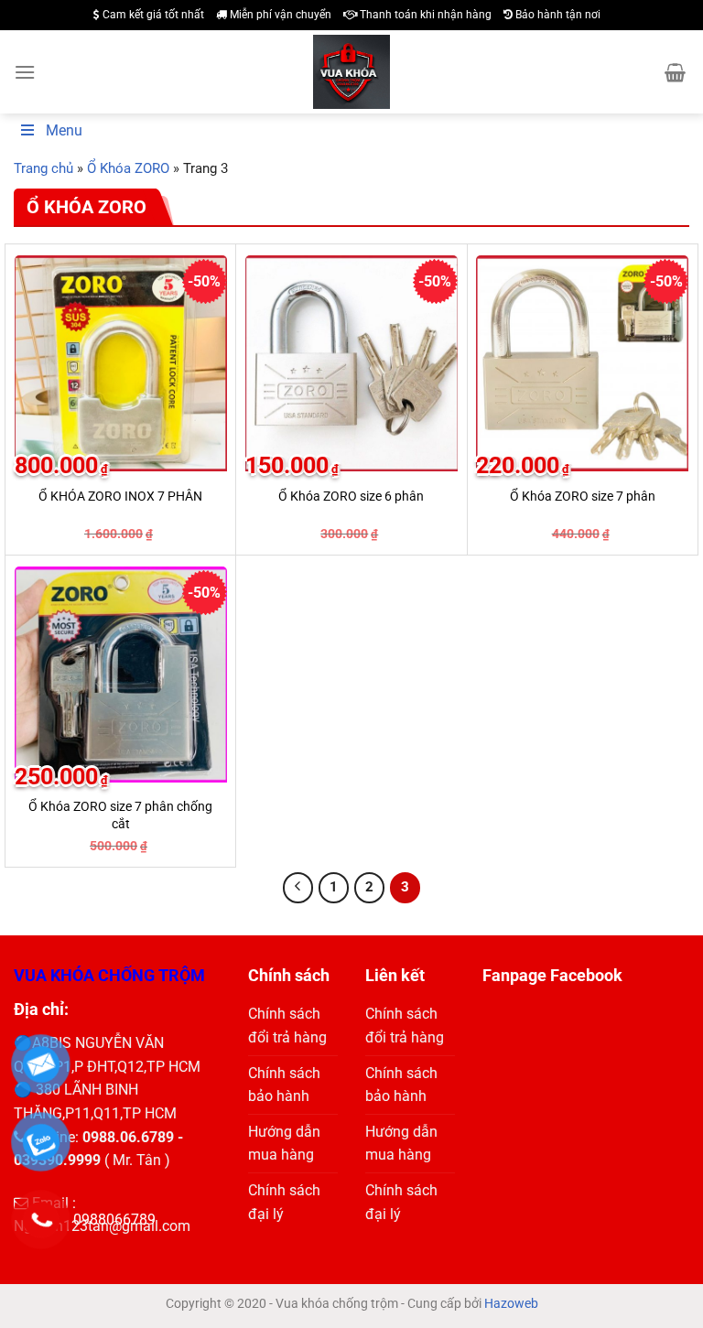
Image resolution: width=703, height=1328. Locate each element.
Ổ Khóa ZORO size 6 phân (351, 496)
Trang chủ (43, 168)
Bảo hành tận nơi (556, 14)
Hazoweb (511, 1303)
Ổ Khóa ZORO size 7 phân (582, 496)
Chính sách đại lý (284, 1202)
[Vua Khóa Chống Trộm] (352, 71)
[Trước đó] (298, 887)
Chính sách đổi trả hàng (287, 1025)
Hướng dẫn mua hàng (284, 1143)
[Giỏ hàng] (675, 72)
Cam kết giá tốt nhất (152, 14)
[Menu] (25, 71)
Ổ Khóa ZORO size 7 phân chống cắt (120, 815)
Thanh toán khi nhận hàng (424, 14)
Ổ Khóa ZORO (128, 168)
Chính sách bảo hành (284, 1085)
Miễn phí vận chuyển (279, 14)
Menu (64, 130)
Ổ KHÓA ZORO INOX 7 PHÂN (120, 496)
